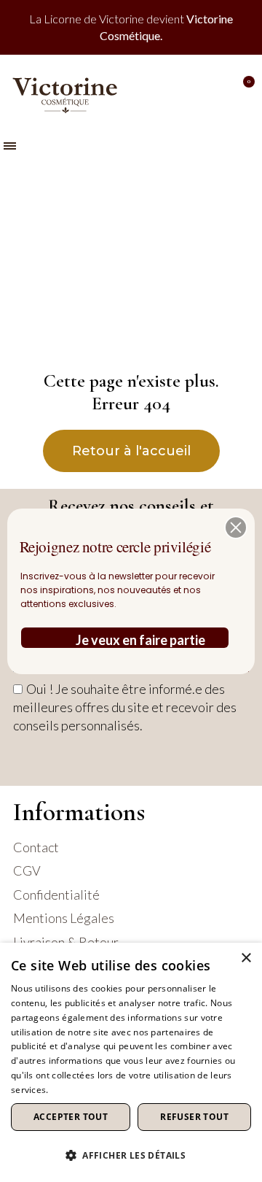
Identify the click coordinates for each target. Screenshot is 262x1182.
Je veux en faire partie (140, 640)
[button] (235, 527)
